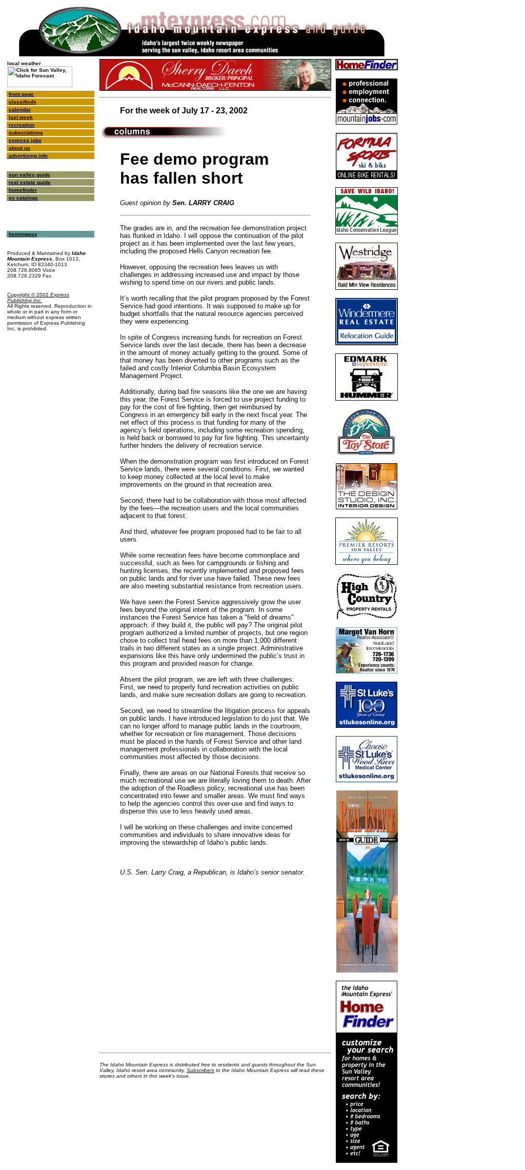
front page (21, 94)
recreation (21, 125)
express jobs (25, 140)
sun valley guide (29, 174)
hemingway (23, 234)
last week (21, 117)
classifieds (22, 102)
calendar (20, 109)
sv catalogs (23, 198)
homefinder (23, 190)
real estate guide (30, 182)
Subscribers (200, 1070)
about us (19, 148)
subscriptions (26, 132)
